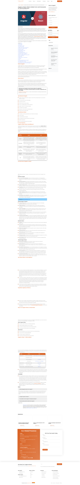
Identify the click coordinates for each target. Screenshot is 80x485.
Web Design (42, 474)
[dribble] (30, 457)
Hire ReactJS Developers (55, 478)
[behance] (29, 457)
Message (43, 443)
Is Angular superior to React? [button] (24, 396)
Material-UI (39, 366)
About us (34, 1)
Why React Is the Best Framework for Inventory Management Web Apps (23, 423)
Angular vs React (51, 42)
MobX (34, 355)
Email (43, 440)
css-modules (39, 359)
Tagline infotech (21, 477)
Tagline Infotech (22, 425)
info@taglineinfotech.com (24, 456)
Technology (44, 1)
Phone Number (43, 437)
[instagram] (24, 457)
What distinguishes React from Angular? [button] (25, 389)
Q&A (30, 477)
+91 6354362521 (21, 473)
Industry (48, 1)
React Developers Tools (26, 199)
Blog (30, 473)
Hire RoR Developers (55, 474)
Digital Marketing (43, 477)
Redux (36, 355)
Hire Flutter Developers (55, 477)
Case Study (30, 1)
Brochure (31, 474)
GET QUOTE (59, 1)
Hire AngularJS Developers (56, 473)
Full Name (43, 434)
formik (39, 364)
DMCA (33, 482)
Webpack (42, 361)
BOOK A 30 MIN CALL (51, 11)
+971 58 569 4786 (23, 454)
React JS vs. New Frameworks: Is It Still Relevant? (39, 423)
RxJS (38, 355)
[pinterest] (28, 457)
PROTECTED (33, 483)
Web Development (43, 473)
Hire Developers (39, 1)
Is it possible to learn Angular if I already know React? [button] (27, 398)
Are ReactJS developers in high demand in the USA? (54, 423)
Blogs (51, 1)
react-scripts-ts (37, 361)
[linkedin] (25, 457)
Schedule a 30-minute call (22, 91)
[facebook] (23, 457)
